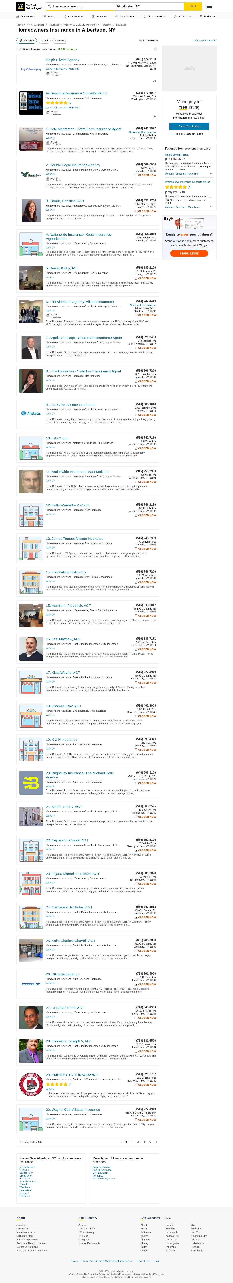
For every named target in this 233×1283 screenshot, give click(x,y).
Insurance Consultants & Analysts (91, 205)
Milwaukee (196, 1228)
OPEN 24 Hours (67, 49)
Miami (194, 1225)
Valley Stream (27, 1167)
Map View (29, 40)
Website (50, 69)
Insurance (54, 24)
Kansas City (172, 1236)
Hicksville (24, 1178)
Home (19, 24)
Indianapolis (172, 1232)
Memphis (170, 1250)
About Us (21, 1225)
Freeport (24, 1193)
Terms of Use (142, 1261)
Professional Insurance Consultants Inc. (77, 93)
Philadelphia (197, 1243)
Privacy (74, 1261)
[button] (209, 6)
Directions (61, 69)
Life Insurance (80, 133)
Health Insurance (99, 133)
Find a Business (87, 1228)
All (46, 40)
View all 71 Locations (144, 305)
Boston (144, 1236)
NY (28, 24)
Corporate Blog (24, 1236)
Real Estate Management (98, 577)
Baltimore (146, 1232)
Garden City (26, 1172)
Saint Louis (197, 1250)
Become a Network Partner (31, 1243)
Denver (144, 1250)
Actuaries (98, 1175)
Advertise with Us (25, 1232)
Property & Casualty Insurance (80, 24)
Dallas (144, 1247)
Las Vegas (171, 1239)
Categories (84, 1239)
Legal (156, 1261)
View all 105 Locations (144, 132)
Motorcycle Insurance (84, 443)
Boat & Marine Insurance (86, 169)
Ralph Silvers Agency (62, 60)
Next (155, 1142)
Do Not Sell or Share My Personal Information (107, 1261)
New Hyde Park (28, 1181)
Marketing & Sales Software (31, 1250)
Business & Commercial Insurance (91, 1079)
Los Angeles (172, 1243)
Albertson (39, 24)
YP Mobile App (86, 1232)
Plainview (24, 1196)
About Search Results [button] (205, 40)
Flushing (24, 1170)
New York (196, 1232)
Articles (82, 1225)
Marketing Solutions (27, 1247)
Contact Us (22, 1228)
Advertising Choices (27, 1239)
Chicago (145, 1243)
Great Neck (25, 1175)
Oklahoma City (199, 1236)
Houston (170, 1228)
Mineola (23, 1184)
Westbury (24, 1187)
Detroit (169, 1225)
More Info (74, 69)
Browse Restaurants (89, 1243)
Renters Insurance (95, 64)
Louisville (171, 1247)
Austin (144, 1228)
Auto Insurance (114, 64)
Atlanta (144, 1225)
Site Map (83, 1236)
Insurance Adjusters (104, 1178)
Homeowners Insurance (58, 64)
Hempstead (25, 1190)
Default (150, 40)
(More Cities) (164, 1218)
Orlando (195, 1239)
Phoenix (195, 1247)
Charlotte (145, 1239)
